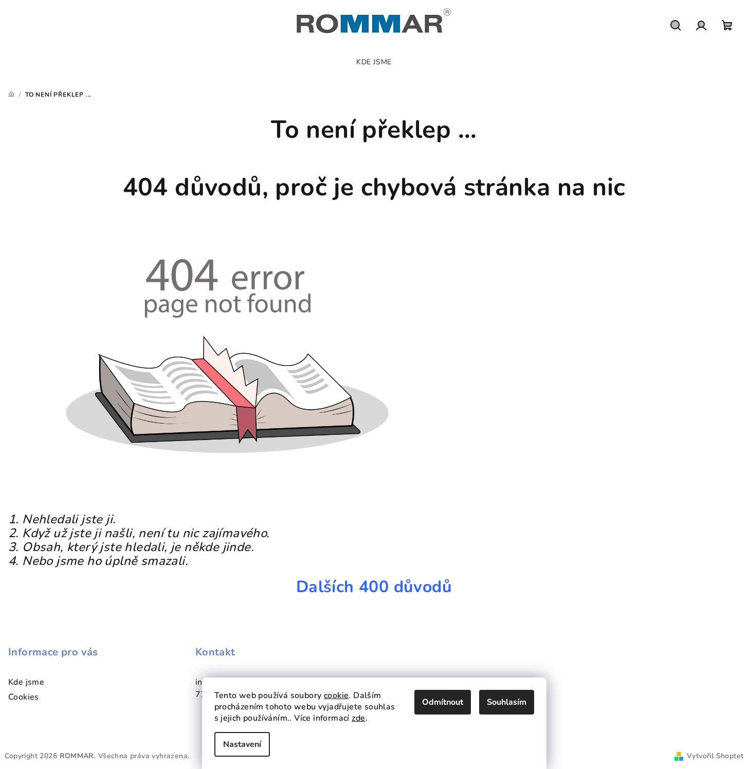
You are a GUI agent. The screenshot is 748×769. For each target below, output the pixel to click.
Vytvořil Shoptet (715, 756)
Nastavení (242, 744)
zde (358, 718)
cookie (336, 695)
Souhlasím (506, 702)
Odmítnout (442, 702)
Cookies (23, 697)
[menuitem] (373, 62)
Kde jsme (26, 682)
